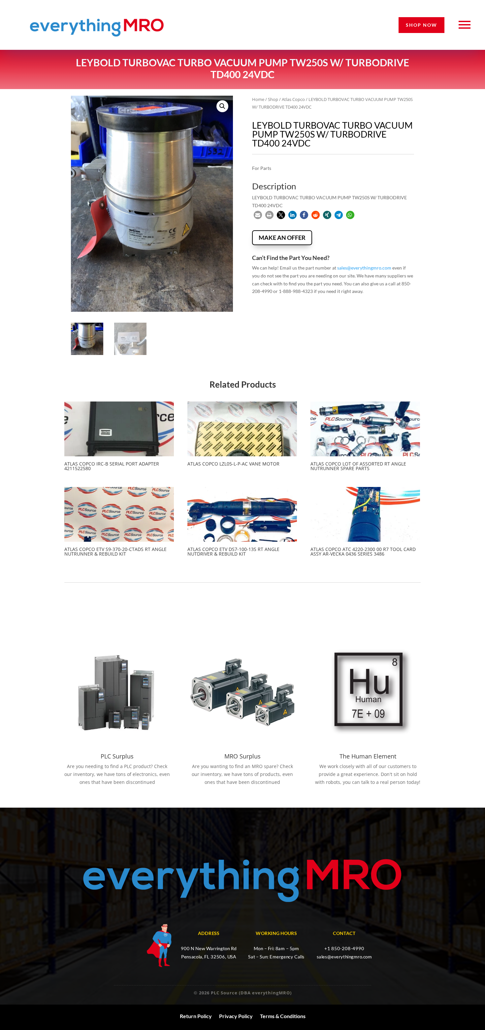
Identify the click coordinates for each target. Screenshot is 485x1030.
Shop (273, 99)
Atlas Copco (293, 99)
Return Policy (196, 1016)
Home (258, 99)
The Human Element (368, 756)
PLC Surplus (117, 756)
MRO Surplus (242, 756)
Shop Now (421, 25)
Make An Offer (282, 237)
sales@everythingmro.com (364, 268)
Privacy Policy (236, 1016)
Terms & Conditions (283, 1016)
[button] (222, 106)
